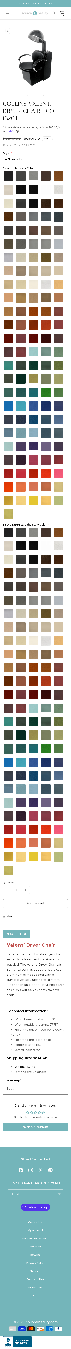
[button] (7, 13)
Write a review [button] (35, 1127)
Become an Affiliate (35, 1238)
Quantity (8, 882)
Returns (35, 1255)
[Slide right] (44, 96)
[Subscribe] (59, 1193)
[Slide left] (27, 96)
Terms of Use (35, 1279)
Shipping (35, 1271)
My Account (35, 1230)
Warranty (35, 1246)
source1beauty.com (42, 1322)
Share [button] (11, 916)
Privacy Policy (35, 1263)
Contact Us (35, 1222)
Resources (35, 1287)
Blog (35, 1295)
